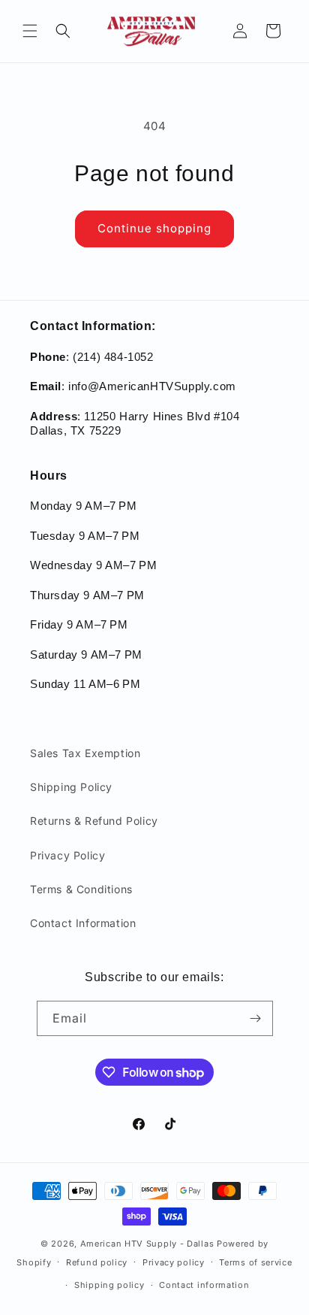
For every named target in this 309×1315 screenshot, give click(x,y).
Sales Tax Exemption (85, 753)
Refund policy (97, 1262)
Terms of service (255, 1262)
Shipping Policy (71, 786)
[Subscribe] (255, 1018)
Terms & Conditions (81, 889)
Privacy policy (173, 1262)
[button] (30, 30)
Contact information (204, 1285)
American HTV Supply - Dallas (147, 1243)
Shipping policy (109, 1285)
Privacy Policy (67, 855)
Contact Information (83, 923)
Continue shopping (155, 228)
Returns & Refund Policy (94, 820)
